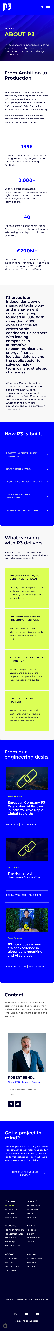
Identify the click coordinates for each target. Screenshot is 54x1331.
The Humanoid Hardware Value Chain (26, 875)
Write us (31, 1262)
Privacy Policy (24, 1299)
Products (32, 1217)
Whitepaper (11, 1270)
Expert (30, 1234)
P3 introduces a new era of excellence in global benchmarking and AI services (25, 949)
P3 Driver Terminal (14, 1230)
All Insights (11, 1259)
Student (31, 1242)
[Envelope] (18, 1104)
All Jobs (31, 1230)
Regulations (41, 1299)
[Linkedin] (11, 1104)
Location (9, 1213)
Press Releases (12, 1266)
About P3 (9, 1205)
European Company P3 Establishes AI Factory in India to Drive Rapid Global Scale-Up (26, 808)
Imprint (10, 1299)
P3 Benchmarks (12, 1246)
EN (41, 7)
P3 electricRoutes (14, 1234)
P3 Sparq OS (11, 1242)
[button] (5, 1326)
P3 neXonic (10, 1238)
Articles (9, 1262)
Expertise (32, 1213)
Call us (31, 1266)
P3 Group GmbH (35, 1259)
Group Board (11, 1209)
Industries (32, 1209)
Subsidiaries (11, 1217)
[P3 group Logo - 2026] (14, 7)
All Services (33, 1205)
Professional (34, 1238)
